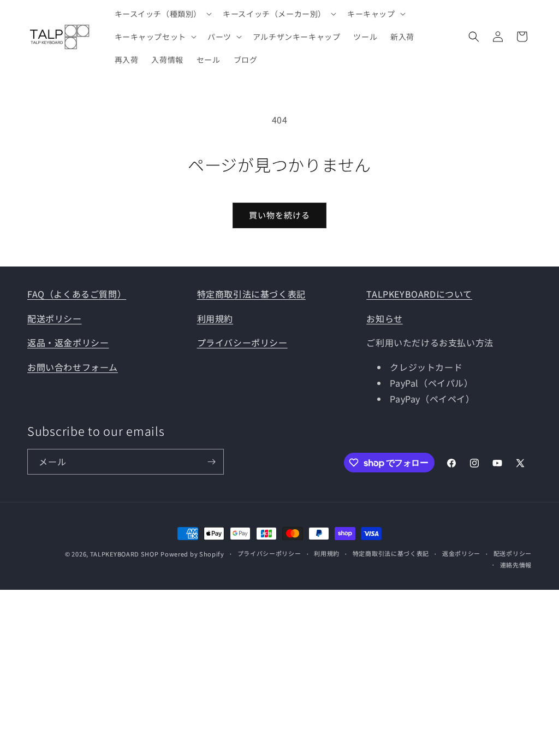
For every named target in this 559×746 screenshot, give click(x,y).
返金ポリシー (461, 553)
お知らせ (384, 318)
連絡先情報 (516, 564)
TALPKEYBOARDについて (419, 293)
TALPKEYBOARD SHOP (124, 553)
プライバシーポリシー (242, 342)
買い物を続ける (279, 215)
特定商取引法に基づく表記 (251, 293)
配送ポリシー (54, 318)
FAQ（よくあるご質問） (76, 293)
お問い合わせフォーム (72, 367)
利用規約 (215, 318)
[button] (162, 13)
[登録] (211, 462)
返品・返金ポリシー (68, 342)
